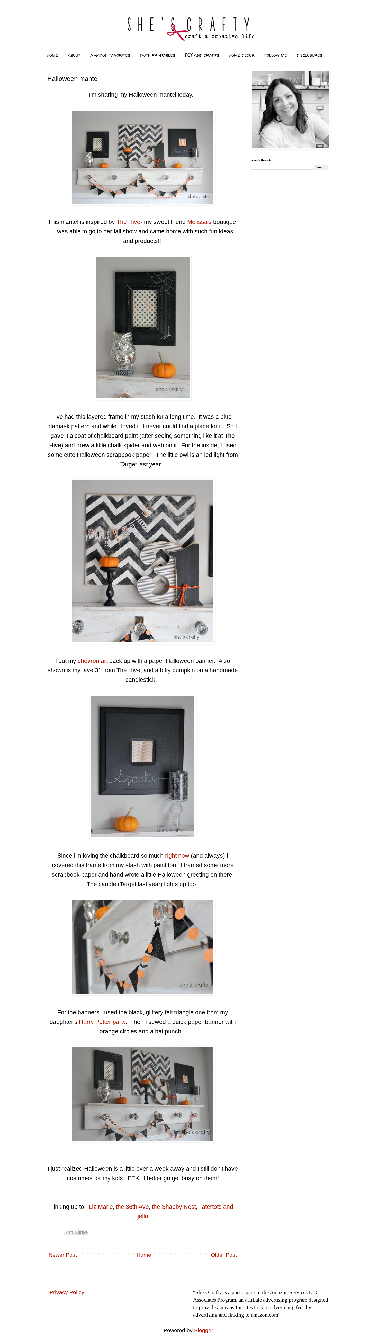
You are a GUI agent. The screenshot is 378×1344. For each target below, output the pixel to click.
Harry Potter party (102, 1022)
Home (144, 1255)
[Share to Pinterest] (85, 1232)
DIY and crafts (202, 55)
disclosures (309, 55)
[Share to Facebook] (81, 1232)
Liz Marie (101, 1206)
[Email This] (66, 1232)
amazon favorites (110, 55)
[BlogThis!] (71, 1232)
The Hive (128, 222)
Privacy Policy (67, 1292)
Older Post (224, 1255)
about (74, 55)
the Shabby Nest (174, 1206)
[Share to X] (76, 1232)
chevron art (92, 661)
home (52, 55)
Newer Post (63, 1255)
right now (177, 855)
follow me (275, 55)
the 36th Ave (132, 1206)
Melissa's (199, 222)
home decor (242, 55)
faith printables (157, 55)
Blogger (203, 1330)
